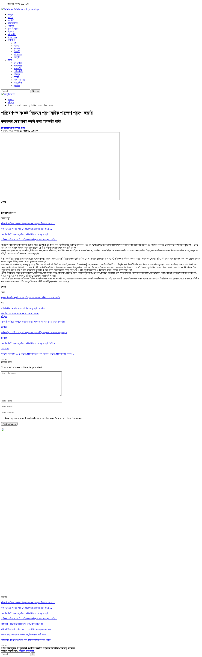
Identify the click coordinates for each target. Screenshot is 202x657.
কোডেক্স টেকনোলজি (26, 651)
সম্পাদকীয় (18, 68)
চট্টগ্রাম (17, 57)
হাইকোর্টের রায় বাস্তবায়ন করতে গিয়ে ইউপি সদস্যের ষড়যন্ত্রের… (27, 629)
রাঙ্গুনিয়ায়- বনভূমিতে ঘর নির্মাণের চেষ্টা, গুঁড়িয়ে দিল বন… (23, 624)
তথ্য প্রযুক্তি (13, 28)
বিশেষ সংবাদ (12, 37)
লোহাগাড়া (18, 62)
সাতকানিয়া (18, 54)
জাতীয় (10, 17)
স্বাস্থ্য (16, 77)
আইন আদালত (19, 79)
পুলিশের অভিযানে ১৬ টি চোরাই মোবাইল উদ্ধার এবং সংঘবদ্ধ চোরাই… (29, 239)
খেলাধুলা (11, 26)
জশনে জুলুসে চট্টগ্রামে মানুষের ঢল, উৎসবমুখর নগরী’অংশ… (25, 634)
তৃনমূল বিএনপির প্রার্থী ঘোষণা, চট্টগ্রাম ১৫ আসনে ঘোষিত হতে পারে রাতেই (30, 297)
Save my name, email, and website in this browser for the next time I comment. (43, 418)
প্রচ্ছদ (10, 14)
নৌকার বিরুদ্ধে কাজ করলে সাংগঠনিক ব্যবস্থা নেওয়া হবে (23, 308)
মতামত (16, 45)
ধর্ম (15, 43)
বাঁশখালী (17, 51)
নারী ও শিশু (12, 34)
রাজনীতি (11, 20)
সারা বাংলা (11, 40)
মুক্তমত (17, 48)
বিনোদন (11, 31)
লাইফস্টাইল (18, 71)
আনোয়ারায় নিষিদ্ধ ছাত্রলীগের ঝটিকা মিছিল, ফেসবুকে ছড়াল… (26, 234)
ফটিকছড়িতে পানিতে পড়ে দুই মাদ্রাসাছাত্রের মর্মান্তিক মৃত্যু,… (26, 228)
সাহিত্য (17, 74)
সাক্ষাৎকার (18, 65)
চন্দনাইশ (17, 85)
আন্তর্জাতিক (13, 23)
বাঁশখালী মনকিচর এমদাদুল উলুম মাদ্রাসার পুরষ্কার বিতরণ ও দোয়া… (28, 223)
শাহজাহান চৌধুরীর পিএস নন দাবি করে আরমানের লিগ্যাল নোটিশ (26, 640)
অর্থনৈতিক (18, 82)
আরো (10, 60)
